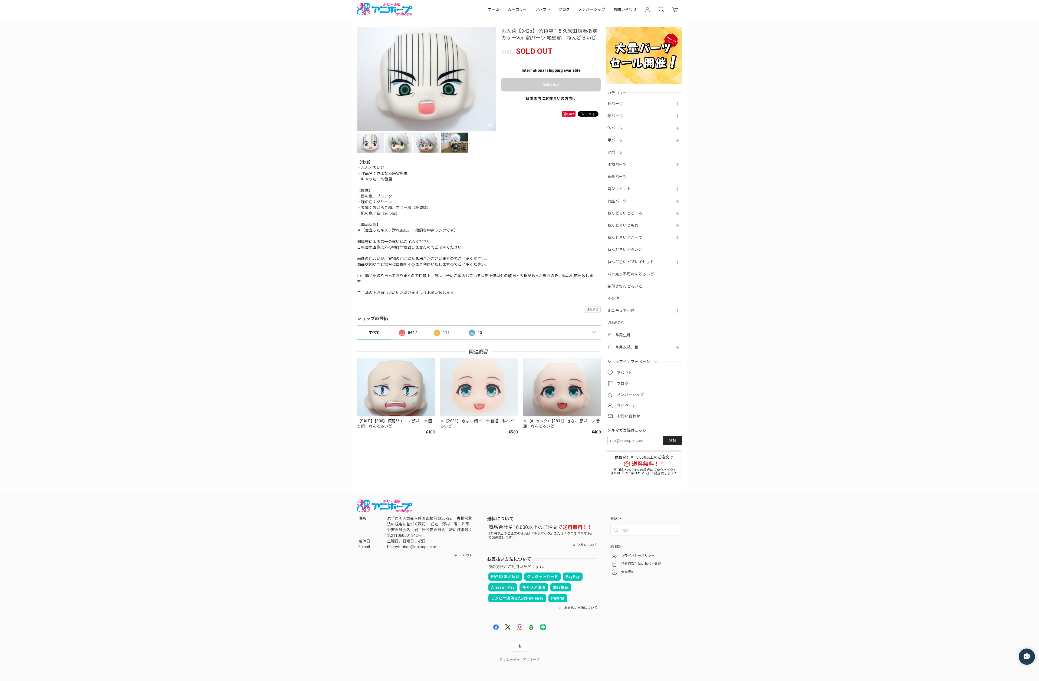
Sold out (551, 84)
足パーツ (615, 152)
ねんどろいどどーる (624, 213)
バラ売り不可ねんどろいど (630, 274)
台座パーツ (617, 201)
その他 (613, 298)
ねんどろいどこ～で (624, 237)
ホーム (493, 9)
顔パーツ (615, 116)
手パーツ (615, 140)
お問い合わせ (625, 9)
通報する (593, 309)
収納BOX (615, 323)
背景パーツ (617, 177)
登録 (672, 440)
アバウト (542, 9)
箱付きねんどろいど (624, 286)
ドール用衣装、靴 (623, 347)
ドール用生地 (619, 335)
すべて (374, 332)
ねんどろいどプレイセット (630, 262)
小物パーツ (617, 164)
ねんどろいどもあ (623, 225)
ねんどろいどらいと (624, 250)
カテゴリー (517, 9)
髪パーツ (615, 103)
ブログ (564, 9)
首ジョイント (619, 189)
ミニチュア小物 (620, 310)
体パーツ (615, 128)
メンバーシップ (591, 9)
